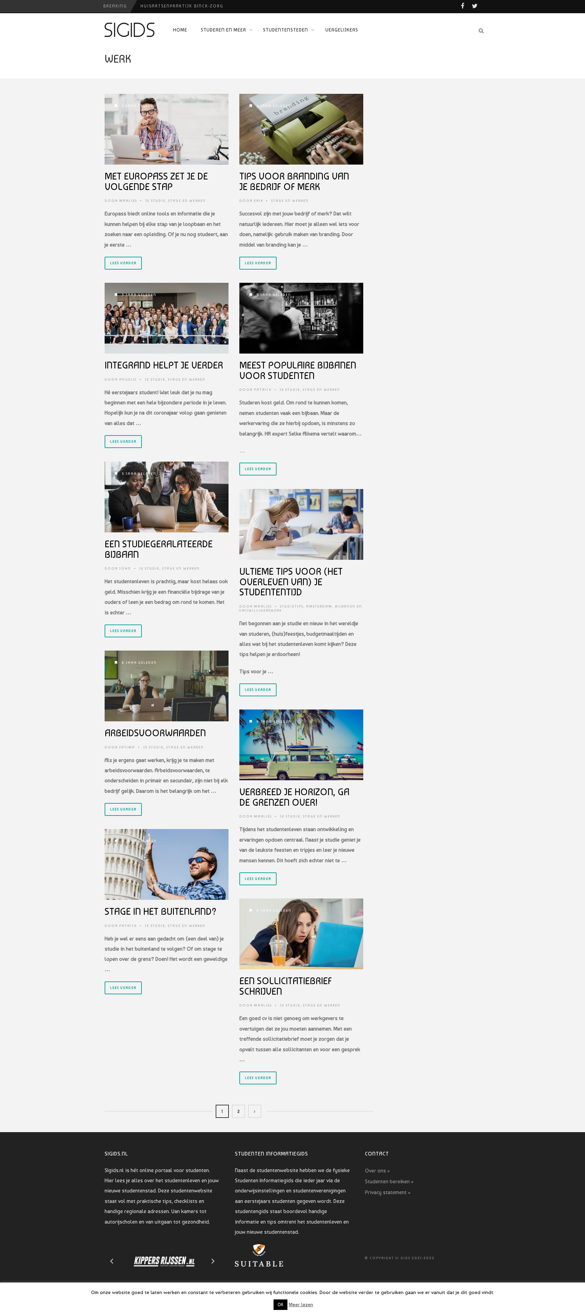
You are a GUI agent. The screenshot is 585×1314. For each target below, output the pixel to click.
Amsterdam (319, 606)
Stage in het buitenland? (161, 911)
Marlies (128, 201)
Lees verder (123, 263)
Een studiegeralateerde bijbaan (159, 549)
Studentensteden (285, 30)
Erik (258, 201)
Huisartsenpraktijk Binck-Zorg (181, 6)
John (125, 568)
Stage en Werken (187, 201)
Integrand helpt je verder (164, 365)
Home (180, 30)
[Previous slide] (112, 1261)
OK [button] (280, 1304)
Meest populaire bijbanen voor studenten (297, 370)
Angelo (128, 379)
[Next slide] (212, 1261)
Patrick (263, 389)
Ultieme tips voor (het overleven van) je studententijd (291, 582)
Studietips (291, 606)
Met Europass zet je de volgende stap (156, 181)
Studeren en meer (223, 30)
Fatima (127, 747)
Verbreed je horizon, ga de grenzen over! (294, 797)
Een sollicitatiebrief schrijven (285, 986)
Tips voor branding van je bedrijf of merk (294, 181)
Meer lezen (301, 1304)
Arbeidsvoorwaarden (155, 733)
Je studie (155, 201)
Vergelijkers (341, 30)
